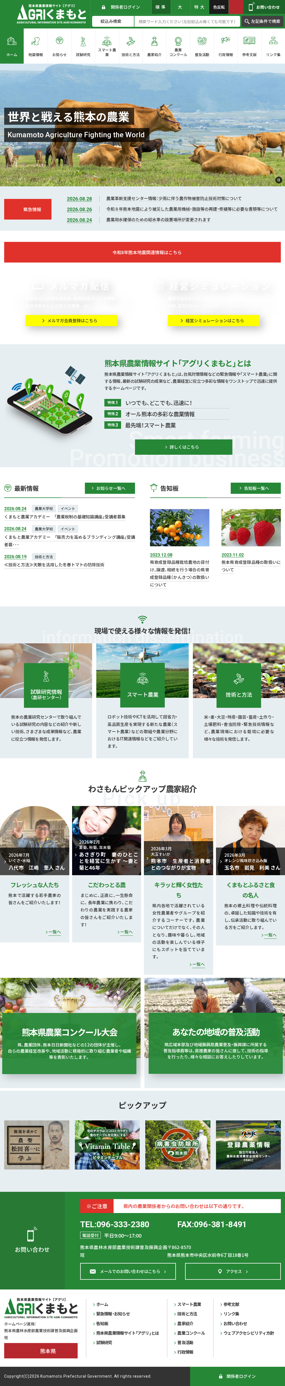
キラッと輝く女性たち (178, 889)
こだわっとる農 (106, 884)
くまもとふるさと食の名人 (250, 889)
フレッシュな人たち (34, 884)
